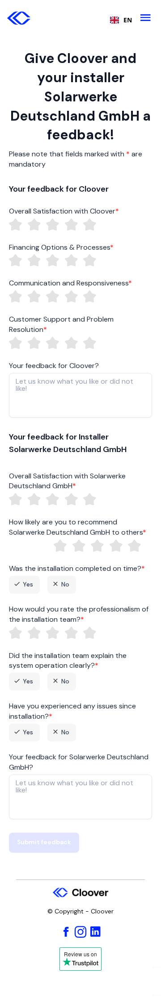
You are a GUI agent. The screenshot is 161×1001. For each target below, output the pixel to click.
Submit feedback (44, 842)
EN (127, 20)
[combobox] (118, 20)
